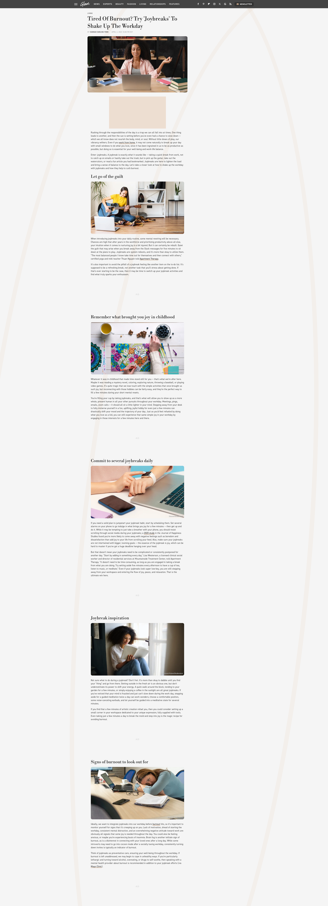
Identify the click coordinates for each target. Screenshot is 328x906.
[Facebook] (198, 5)
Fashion (131, 4)
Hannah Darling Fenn (99, 32)
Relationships (158, 4)
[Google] (225, 5)
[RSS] (230, 5)
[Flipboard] (209, 5)
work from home (127, 142)
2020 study (149, 533)
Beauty (120, 4)
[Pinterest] (203, 5)
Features (174, 4)
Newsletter (246, 4)
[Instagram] (214, 5)
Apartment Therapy (149, 258)
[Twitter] (219, 5)
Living (142, 4)
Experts (107, 4)
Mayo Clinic (96, 866)
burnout (156, 824)
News (97, 4)
